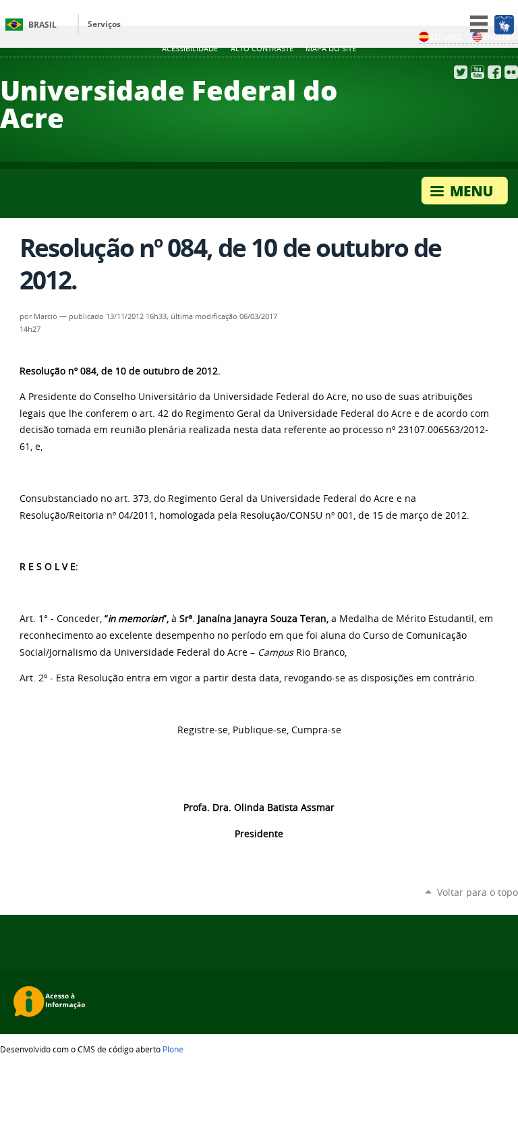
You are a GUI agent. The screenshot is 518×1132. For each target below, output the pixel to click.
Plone (173, 1049)
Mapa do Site (331, 48)
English (499, 37)
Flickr (511, 72)
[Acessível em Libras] (503, 24)
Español (446, 37)
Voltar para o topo (477, 892)
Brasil (42, 24)
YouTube (477, 72)
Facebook (494, 72)
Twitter (460, 72)
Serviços (104, 24)
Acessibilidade (190, 48)
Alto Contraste (262, 48)
